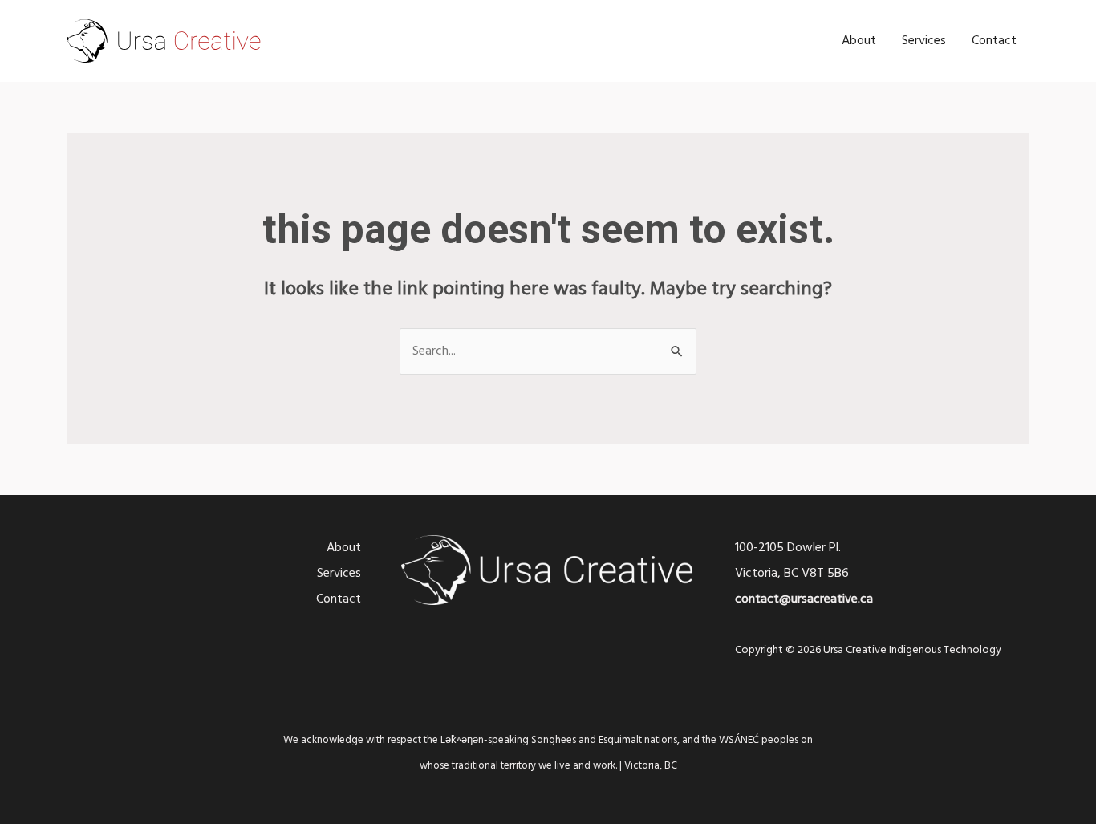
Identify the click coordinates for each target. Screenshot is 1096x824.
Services (924, 40)
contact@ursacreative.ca (804, 599)
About (859, 40)
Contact (994, 40)
